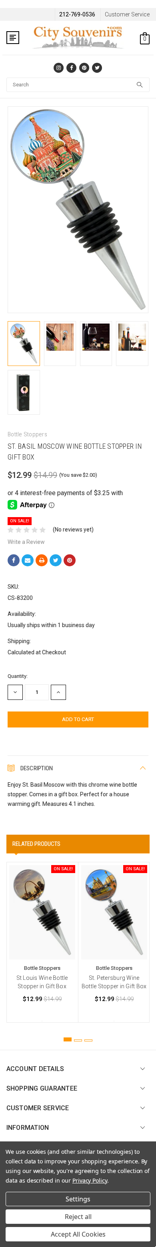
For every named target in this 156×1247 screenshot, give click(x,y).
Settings (78, 1199)
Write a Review (26, 542)
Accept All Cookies (78, 1234)
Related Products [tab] (36, 843)
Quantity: (18, 676)
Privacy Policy (89, 1180)
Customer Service (127, 14)
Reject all (78, 1216)
